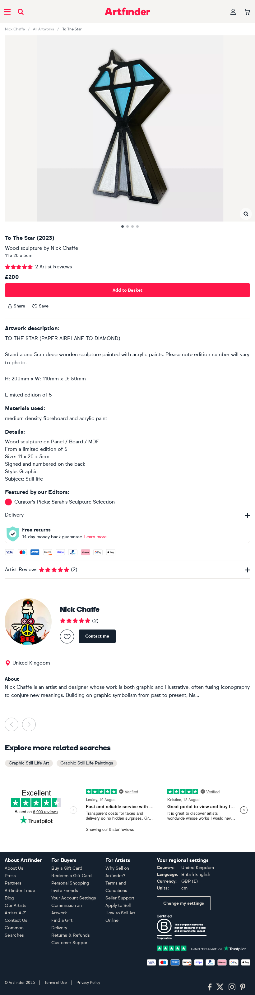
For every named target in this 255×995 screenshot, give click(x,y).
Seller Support (119, 898)
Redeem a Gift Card (71, 875)
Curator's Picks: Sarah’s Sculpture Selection (64, 502)
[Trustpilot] (201, 948)
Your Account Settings (73, 898)
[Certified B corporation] (181, 927)
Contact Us (16, 920)
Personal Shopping (70, 883)
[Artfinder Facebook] (209, 987)
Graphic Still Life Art (29, 763)
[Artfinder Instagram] (232, 987)
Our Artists (15, 905)
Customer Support (70, 942)
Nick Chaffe (15, 29)
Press (10, 875)
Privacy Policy (88, 982)
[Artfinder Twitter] (220, 987)
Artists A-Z (15, 913)
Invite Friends (64, 890)
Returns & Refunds (70, 935)
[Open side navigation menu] (7, 11)
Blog (9, 898)
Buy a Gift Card (66, 868)
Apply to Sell (118, 905)
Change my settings (183, 903)
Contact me (97, 636)
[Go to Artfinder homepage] (127, 11)
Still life (34, 479)
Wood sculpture (23, 248)
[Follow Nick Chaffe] (67, 636)
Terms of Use (55, 982)
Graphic (28, 471)
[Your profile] (233, 11)
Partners (13, 883)
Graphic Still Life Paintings (86, 763)
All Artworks (43, 29)
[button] (246, 214)
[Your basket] (247, 12)
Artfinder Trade (20, 890)
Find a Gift (61, 920)
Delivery (59, 927)
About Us (14, 868)
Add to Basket (127, 290)
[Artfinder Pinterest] (243, 987)
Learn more (95, 537)
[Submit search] (21, 11)
